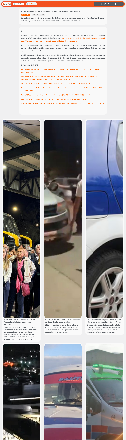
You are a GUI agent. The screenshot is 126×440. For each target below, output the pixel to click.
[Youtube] (112, 3)
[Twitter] (105, 3)
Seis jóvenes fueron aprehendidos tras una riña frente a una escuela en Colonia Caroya (104, 321)
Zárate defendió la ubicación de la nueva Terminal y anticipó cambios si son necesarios (20, 322)
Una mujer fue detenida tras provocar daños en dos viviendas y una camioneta (62, 321)
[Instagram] (101, 3)
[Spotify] (115, 3)
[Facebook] (108, 3)
